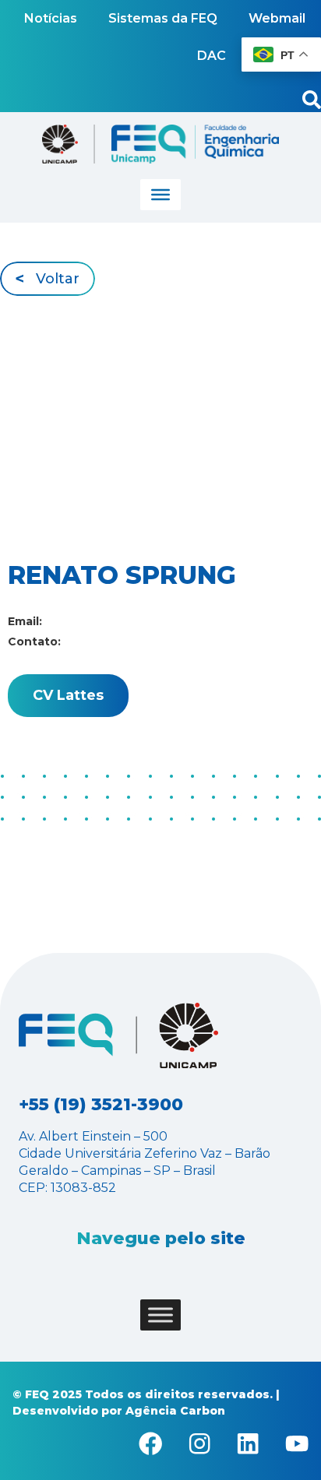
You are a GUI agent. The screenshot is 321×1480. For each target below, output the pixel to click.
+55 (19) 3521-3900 (101, 1104)
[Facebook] (150, 1443)
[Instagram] (199, 1443)
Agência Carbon (175, 1411)
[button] (47, 278)
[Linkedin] (247, 1443)
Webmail (277, 18)
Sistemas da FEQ (162, 18)
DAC (211, 55)
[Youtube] (297, 1443)
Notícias (50, 18)
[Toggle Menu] (160, 194)
